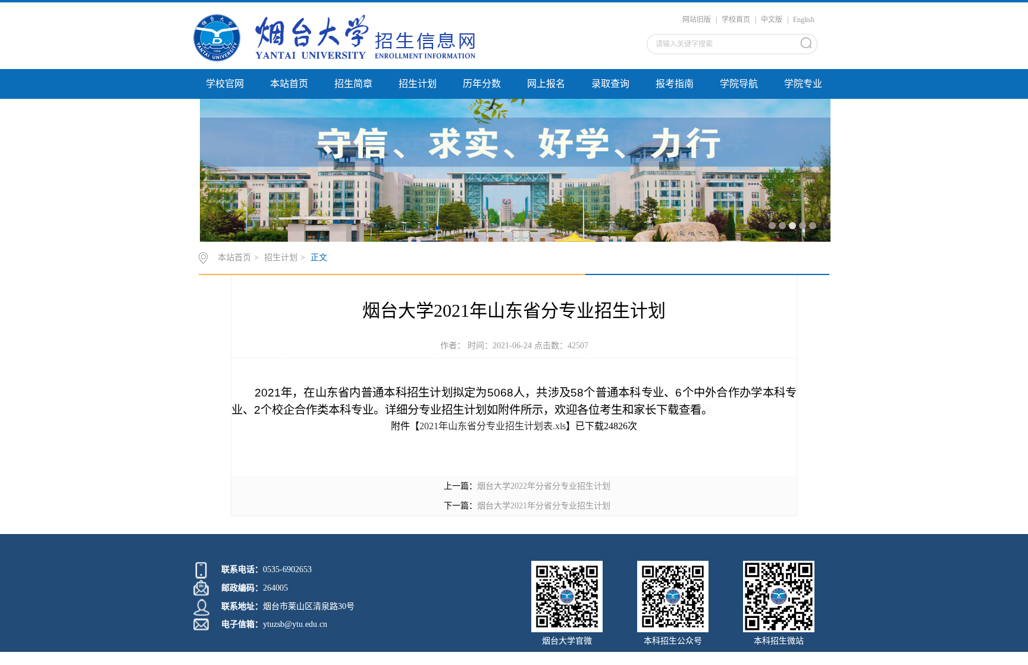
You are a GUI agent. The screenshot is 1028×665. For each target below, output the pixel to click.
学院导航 (739, 84)
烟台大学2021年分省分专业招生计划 (543, 505)
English (803, 19)
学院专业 (803, 84)
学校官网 (225, 84)
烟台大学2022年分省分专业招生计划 (543, 486)
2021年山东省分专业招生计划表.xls (492, 426)
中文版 (771, 19)
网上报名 (546, 84)
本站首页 (289, 84)
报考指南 (675, 84)
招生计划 (418, 84)
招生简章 (353, 84)
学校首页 (736, 19)
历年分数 (482, 84)
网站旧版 (696, 19)
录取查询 (610, 84)
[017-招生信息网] (341, 37)
